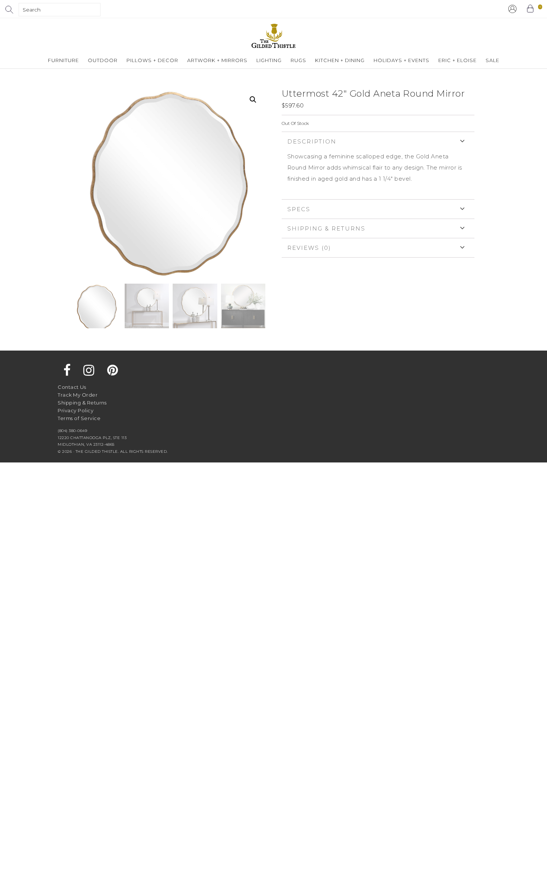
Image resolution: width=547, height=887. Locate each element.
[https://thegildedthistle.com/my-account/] (512, 9)
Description (311, 141)
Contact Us (72, 387)
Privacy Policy (75, 410)
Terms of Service (79, 418)
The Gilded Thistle (273, 36)
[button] (253, 99)
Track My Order (77, 395)
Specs (298, 209)
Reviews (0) (309, 247)
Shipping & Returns (326, 228)
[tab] (378, 165)
